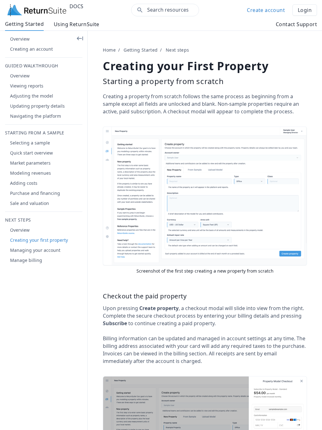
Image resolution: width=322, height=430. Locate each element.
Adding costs (23, 183)
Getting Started (24, 23)
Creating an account (31, 49)
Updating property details (37, 106)
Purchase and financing (35, 193)
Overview (20, 39)
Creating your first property (39, 240)
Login (305, 10)
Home (109, 50)
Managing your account (35, 250)
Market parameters (30, 163)
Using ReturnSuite (76, 24)
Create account (266, 10)
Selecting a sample (30, 143)
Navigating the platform (35, 116)
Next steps (177, 50)
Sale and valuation (29, 203)
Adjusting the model (31, 96)
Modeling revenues (30, 173)
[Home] (37, 10)
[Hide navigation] (80, 38)
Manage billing (26, 260)
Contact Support (296, 24)
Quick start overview (31, 153)
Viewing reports (26, 86)
